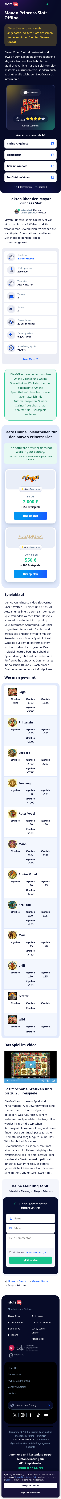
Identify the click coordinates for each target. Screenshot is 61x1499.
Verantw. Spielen (17, 1387)
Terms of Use (20, 1477)
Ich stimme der (29, 1252)
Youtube (46, 1415)
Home (11, 1281)
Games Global (25, 258)
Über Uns (13, 1368)
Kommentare (25, 186)
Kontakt (12, 1393)
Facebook (30, 1415)
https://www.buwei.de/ (23, 1439)
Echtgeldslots (15, 1322)
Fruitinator (38, 1316)
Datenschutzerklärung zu (36, 1252)
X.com (15, 1415)
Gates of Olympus (42, 1322)
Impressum (14, 1374)
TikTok (38, 1415)
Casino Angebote (17, 143)
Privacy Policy (31, 1477)
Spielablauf (14, 154)
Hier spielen (30, 515)
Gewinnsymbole (17, 166)
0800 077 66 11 (30, 1468)
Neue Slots (14, 1316)
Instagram (22, 1415)
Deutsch (24, 1281)
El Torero (13, 1334)
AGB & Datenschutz (19, 1380)
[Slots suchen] (47, 4)
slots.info (14, 1302)
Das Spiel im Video (18, 177)
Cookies (9, 1480)
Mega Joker (38, 1338)
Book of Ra (14, 1328)
